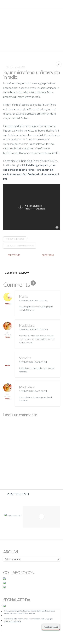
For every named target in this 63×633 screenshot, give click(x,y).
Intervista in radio (15, 239)
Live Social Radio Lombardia (20, 245)
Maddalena (27, 325)
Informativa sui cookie (12, 621)
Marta (23, 296)
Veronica (25, 358)
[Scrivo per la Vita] (31, 47)
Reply (7, 304)
